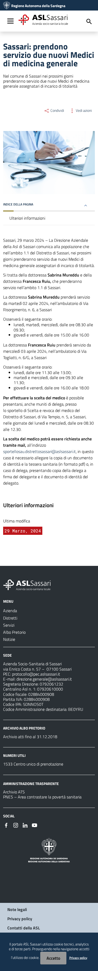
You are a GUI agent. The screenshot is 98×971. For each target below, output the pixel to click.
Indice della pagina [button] (18, 204)
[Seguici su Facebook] (6, 825)
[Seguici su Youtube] (34, 825)
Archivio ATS (14, 792)
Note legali (17, 909)
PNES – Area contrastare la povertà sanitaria (42, 797)
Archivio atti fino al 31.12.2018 (30, 736)
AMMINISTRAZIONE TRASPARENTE (31, 783)
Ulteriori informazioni (27, 218)
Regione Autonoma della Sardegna (38, 6)
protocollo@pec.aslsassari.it (36, 674)
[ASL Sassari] (6, 6)
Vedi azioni (83, 110)
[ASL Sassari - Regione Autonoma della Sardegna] (30, 584)
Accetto (53, 958)
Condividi (57, 110)
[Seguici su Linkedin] (25, 825)
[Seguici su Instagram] (16, 825)
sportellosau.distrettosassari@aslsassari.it (39, 451)
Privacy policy (19, 918)
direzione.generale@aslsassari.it (44, 679)
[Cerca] (89, 21)
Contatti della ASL (23, 928)
